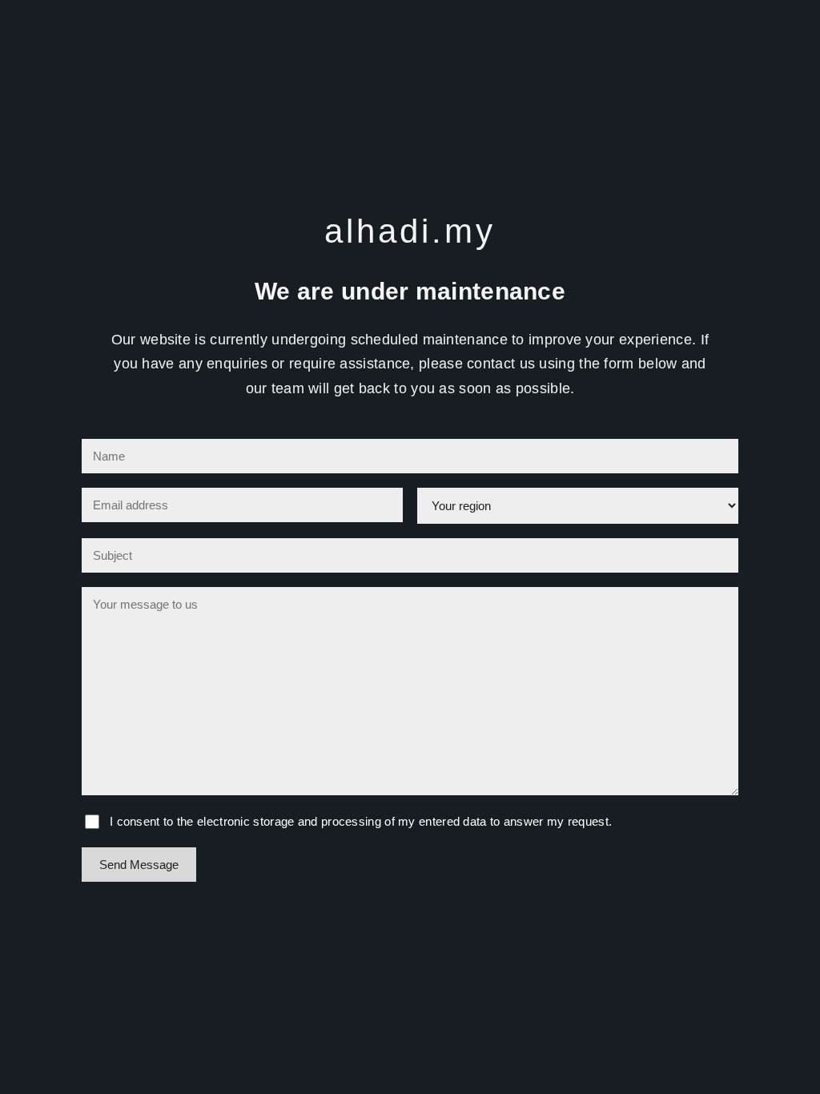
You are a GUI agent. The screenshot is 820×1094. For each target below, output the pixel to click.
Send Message (139, 864)
